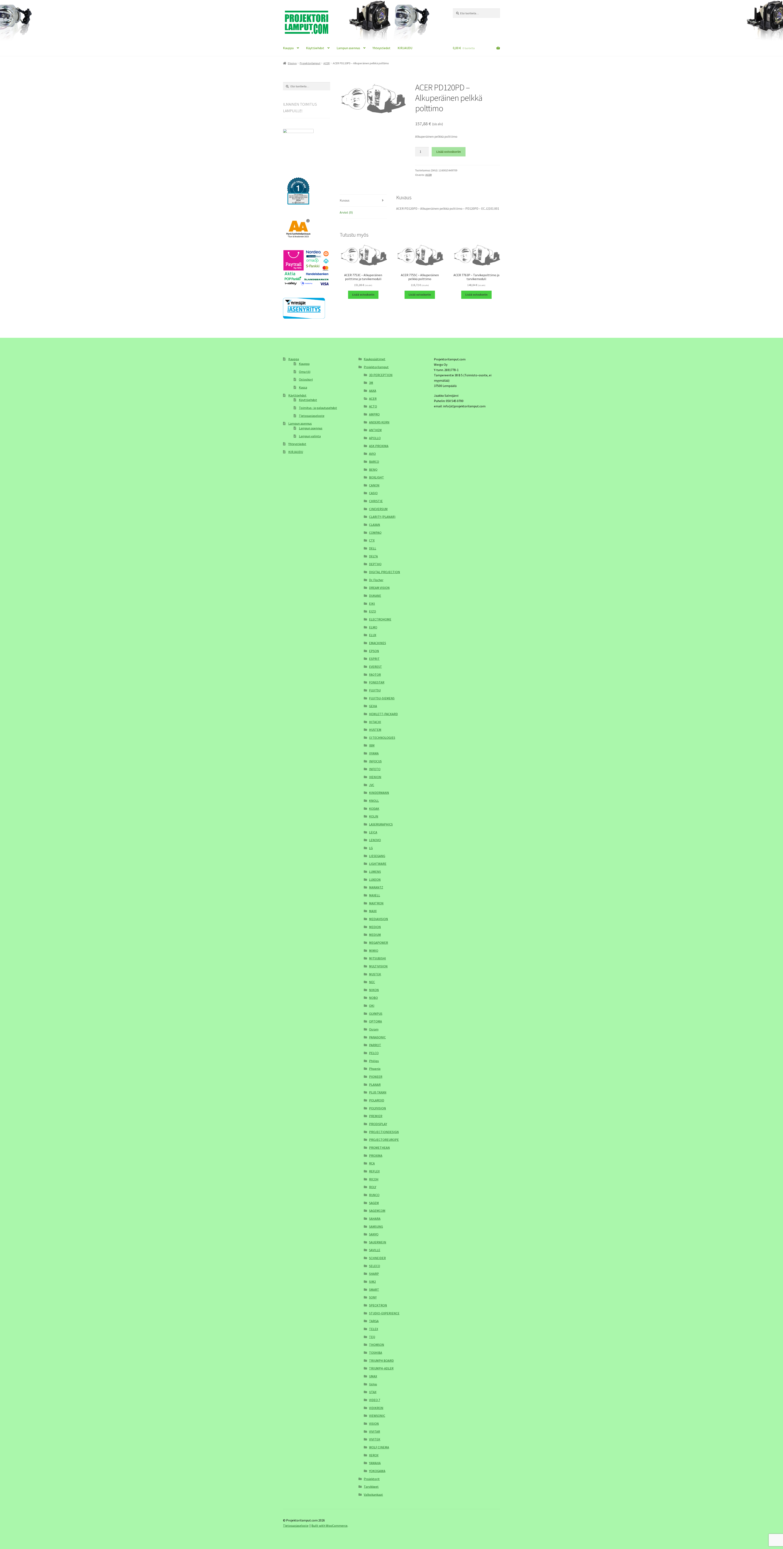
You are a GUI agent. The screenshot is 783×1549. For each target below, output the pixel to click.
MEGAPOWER (378, 943)
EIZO (372, 611)
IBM (372, 745)
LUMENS (375, 872)
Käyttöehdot (315, 48)
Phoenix (374, 1069)
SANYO (373, 1234)
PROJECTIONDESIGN (384, 1132)
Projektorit (372, 1479)
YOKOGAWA (377, 1471)
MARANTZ (376, 887)
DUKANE (375, 596)
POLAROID (376, 1100)
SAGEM (374, 1203)
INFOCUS (375, 761)
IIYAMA (374, 753)
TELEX (373, 1329)
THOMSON (376, 1345)
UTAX (372, 1392)
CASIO (373, 493)
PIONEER (375, 1077)
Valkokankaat (373, 1494)
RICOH (373, 1179)
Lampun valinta (310, 436)
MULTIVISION (378, 966)
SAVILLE (374, 1250)
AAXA (372, 391)
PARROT (375, 1045)
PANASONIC (377, 1037)
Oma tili (304, 372)
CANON (374, 485)
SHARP (374, 1274)
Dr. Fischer (376, 580)
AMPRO (374, 414)
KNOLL (374, 801)
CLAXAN (374, 525)
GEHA (373, 706)
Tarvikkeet (371, 1487)
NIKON (374, 990)
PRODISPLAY (378, 1124)
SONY (373, 1297)
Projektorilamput (310, 63)
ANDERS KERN (379, 422)
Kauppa (288, 48)
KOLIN (373, 816)
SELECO (374, 1266)
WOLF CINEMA (379, 1447)
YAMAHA (375, 1463)
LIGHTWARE (377, 864)
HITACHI (375, 722)
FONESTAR (376, 682)
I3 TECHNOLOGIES (382, 738)
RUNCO (374, 1195)
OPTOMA (375, 1021)
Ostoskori (306, 379)
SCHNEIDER (377, 1258)
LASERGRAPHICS (381, 824)
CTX (372, 540)
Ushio (373, 1384)
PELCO (374, 1053)
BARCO (374, 462)
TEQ (372, 1337)
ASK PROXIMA (378, 446)
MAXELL (374, 895)
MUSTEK (375, 974)
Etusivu (292, 63)
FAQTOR (375, 675)
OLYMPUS (375, 1014)
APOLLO (375, 438)
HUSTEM (375, 730)
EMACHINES (377, 643)
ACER (326, 63)
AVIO (372, 454)
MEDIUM (375, 935)
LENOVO (375, 840)
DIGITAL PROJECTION (384, 572)
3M (371, 383)
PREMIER (375, 1116)
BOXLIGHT (376, 477)
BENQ (373, 470)
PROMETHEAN (379, 1148)
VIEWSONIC (377, 1416)
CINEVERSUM (378, 509)
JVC (371, 785)
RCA (372, 1163)
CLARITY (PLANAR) (382, 517)
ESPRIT (374, 659)
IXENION (375, 777)
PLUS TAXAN (377, 1092)
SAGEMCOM (377, 1211)
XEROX (373, 1455)
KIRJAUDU (405, 48)
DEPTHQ (375, 564)
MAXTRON (376, 903)
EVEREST (375, 667)
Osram (373, 1029)
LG (371, 848)
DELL (372, 548)
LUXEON (375, 880)
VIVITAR (374, 1431)
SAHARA (374, 1219)
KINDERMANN (379, 793)
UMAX (373, 1376)
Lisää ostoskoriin (448, 152)
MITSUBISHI (377, 958)
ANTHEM (375, 430)
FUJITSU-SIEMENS (382, 698)
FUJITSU (375, 690)
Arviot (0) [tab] (346, 212)
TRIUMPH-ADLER (381, 1368)
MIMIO (373, 950)
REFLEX (374, 1171)
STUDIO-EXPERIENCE (384, 1313)
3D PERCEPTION (381, 375)
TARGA (374, 1321)
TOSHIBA (375, 1353)
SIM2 (372, 1282)
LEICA (373, 832)
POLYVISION (377, 1108)
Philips (374, 1061)
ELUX (372, 635)
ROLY (372, 1187)
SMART (374, 1290)
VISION (374, 1424)
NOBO (373, 998)
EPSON (374, 651)
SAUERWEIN (377, 1242)
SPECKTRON (378, 1305)
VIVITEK (374, 1439)
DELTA (373, 556)
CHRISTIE (376, 501)
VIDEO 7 (374, 1400)
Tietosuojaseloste (311, 416)
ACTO (373, 406)
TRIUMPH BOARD (381, 1360)
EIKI (372, 604)
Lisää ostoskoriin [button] (363, 294)
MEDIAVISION (378, 919)
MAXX (373, 911)
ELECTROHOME (380, 619)
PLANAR (375, 1085)
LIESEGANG (377, 856)
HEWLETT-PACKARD (383, 714)
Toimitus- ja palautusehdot (318, 408)
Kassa (303, 387)
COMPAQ (375, 533)
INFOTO (374, 769)
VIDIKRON (376, 1408)
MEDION (375, 927)
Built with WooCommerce (329, 1526)
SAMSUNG (376, 1226)
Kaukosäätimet (374, 359)
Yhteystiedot (381, 48)
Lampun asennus (348, 48)
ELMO (373, 627)
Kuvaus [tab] (344, 200)
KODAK (374, 809)
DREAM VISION (379, 588)
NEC (372, 982)
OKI (371, 1006)
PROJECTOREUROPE (384, 1140)
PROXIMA (375, 1155)
